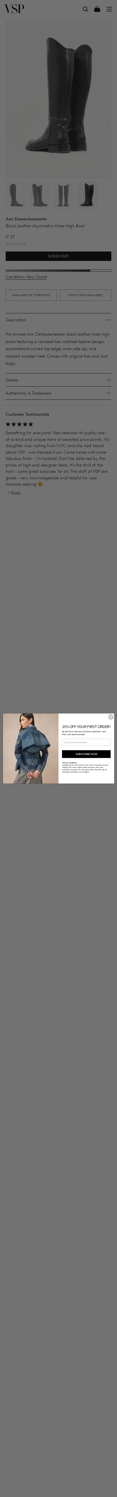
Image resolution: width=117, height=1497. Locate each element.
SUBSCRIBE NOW (86, 753)
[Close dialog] (111, 717)
